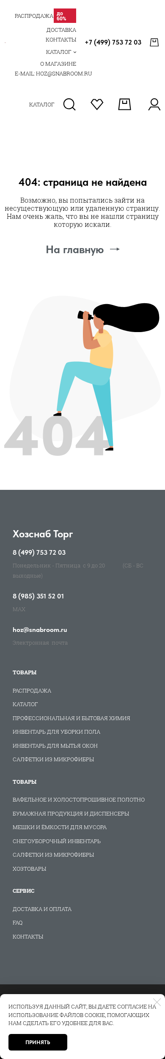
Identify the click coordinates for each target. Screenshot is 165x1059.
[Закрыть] (157, 1002)
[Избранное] (97, 104)
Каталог (25, 704)
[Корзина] (155, 42)
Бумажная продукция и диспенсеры (71, 813)
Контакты (28, 936)
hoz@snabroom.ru (40, 629)
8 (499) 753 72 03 (39, 552)
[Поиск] (69, 104)
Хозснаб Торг (43, 534)
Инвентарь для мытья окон (55, 745)
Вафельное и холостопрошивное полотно (79, 799)
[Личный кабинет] (154, 104)
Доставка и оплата (42, 909)
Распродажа (32, 690)
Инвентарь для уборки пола (56, 731)
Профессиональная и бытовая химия (71, 718)
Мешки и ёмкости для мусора (60, 827)
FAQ (17, 922)
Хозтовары (29, 868)
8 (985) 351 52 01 (38, 596)
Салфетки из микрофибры (53, 759)
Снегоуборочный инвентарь (57, 841)
